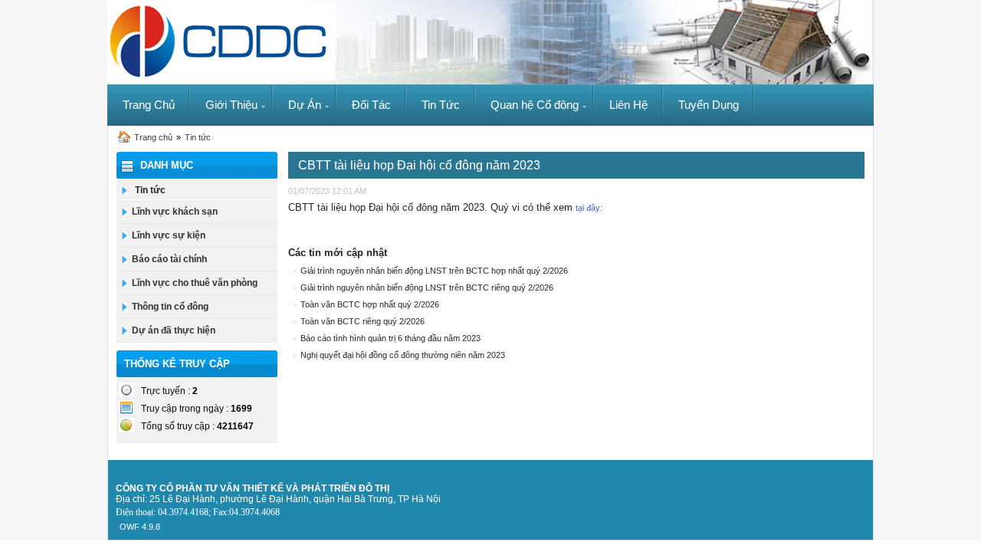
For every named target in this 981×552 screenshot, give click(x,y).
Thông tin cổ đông (170, 306)
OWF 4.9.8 (140, 526)
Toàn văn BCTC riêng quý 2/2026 (362, 321)
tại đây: (589, 207)
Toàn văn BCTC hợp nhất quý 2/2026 (369, 304)
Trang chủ (153, 137)
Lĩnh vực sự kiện (168, 235)
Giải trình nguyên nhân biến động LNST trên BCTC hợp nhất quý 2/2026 (434, 270)
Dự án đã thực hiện (173, 330)
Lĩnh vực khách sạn (175, 211)
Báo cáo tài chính (169, 259)
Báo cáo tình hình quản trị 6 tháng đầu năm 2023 (390, 338)
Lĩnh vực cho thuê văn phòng (195, 283)
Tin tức (198, 137)
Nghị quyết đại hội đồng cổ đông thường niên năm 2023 (402, 355)
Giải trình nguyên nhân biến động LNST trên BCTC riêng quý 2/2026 (426, 287)
